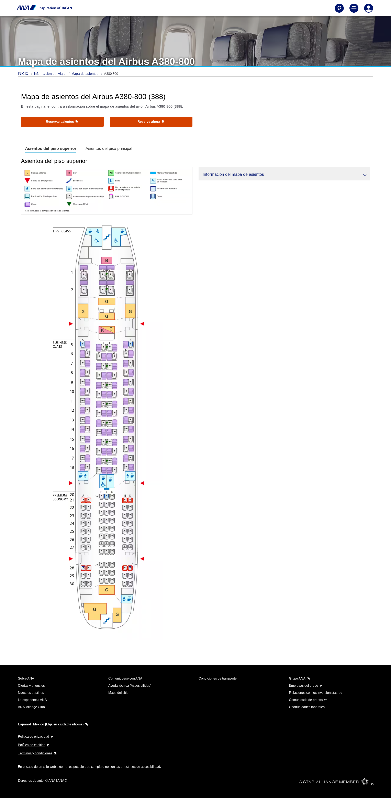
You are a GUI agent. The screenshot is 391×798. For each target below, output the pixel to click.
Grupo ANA (297, 678)
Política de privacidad (33, 736)
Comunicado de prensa (306, 700)
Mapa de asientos (85, 73)
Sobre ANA (26, 678)
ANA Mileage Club (31, 707)
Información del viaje (50, 73)
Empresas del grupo (303, 685)
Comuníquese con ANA (125, 678)
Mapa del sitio (118, 692)
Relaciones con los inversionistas (313, 692)
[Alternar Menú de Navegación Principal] (353, 8)
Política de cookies (31, 745)
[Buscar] (339, 8)
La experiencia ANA (32, 700)
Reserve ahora (149, 121)
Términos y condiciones (35, 753)
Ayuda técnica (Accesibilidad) (129, 685)
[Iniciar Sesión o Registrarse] (368, 8)
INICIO (23, 73)
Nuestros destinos (31, 692)
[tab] (50, 148)
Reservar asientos (60, 121)
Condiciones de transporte (218, 678)
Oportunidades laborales (307, 707)
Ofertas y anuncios (31, 685)
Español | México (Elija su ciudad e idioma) (50, 724)
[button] (284, 173)
